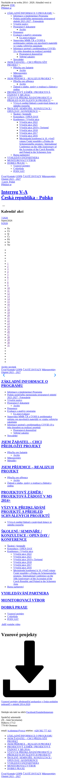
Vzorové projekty (21, 165)
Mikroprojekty (20, 73)
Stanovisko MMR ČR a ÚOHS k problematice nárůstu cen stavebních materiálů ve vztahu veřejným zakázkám (35, 43)
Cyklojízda (18, 168)
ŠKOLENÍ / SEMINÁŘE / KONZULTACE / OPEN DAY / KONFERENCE (29, 110)
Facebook (31, 712)
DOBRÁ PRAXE (16, 163)
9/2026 (4, 223)
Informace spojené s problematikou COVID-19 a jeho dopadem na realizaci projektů (34, 50)
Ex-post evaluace (27, 37)
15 (8, 301)
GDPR (19, 176)
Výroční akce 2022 (28, 122)
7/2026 (4, 218)
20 (8, 315)
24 (8, 326)
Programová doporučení (30, 54)
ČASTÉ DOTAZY (32, 176)
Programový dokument (24, 26)
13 (8, 296)
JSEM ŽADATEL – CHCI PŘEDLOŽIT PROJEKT (21, 444)
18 (8, 310)
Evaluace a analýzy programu (27, 35)
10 (8, 288)
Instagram (48, 712)
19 (8, 312)
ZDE (12, 5)
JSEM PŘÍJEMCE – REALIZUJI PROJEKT (29, 78)
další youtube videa (11, 624)
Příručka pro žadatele (23, 67)
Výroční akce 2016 (28, 135)
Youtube (40, 712)
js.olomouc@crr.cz (16, 730)
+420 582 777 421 (42, 730)
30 (8, 342)
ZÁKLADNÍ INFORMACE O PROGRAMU (29, 13)
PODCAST (19, 171)
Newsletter (18, 59)
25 (8, 329)
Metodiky (18, 76)
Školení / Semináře (22, 114)
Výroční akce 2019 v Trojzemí (34, 127)
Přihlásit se (6, 8)
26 (8, 331)
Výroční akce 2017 (28, 133)
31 (8, 345)
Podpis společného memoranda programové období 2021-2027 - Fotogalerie (34, 20)
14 (8, 299)
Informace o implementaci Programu (30, 16)
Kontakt (11, 176)
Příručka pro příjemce (23, 81)
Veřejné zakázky (27, 56)
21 (8, 318)
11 (8, 291)
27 (8, 334)
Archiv (22, 29)
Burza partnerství (21, 155)
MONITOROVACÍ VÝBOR (21, 160)
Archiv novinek (8, 367)
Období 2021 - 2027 (11, 179)
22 (8, 321)
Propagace (18, 32)
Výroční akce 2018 (28, 130)
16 (8, 304)
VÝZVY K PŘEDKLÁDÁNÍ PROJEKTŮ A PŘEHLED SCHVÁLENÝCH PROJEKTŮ (29, 99)
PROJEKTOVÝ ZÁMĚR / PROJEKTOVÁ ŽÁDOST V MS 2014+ (28, 93)
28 (8, 337)
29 (8, 340)
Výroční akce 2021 (28, 125)
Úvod (4, 176)
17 (8, 307)
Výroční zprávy (20, 24)
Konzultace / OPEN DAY (25, 116)
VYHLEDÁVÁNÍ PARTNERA (23, 157)
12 (8, 293)
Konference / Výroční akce (26, 119)
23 (8, 323)
